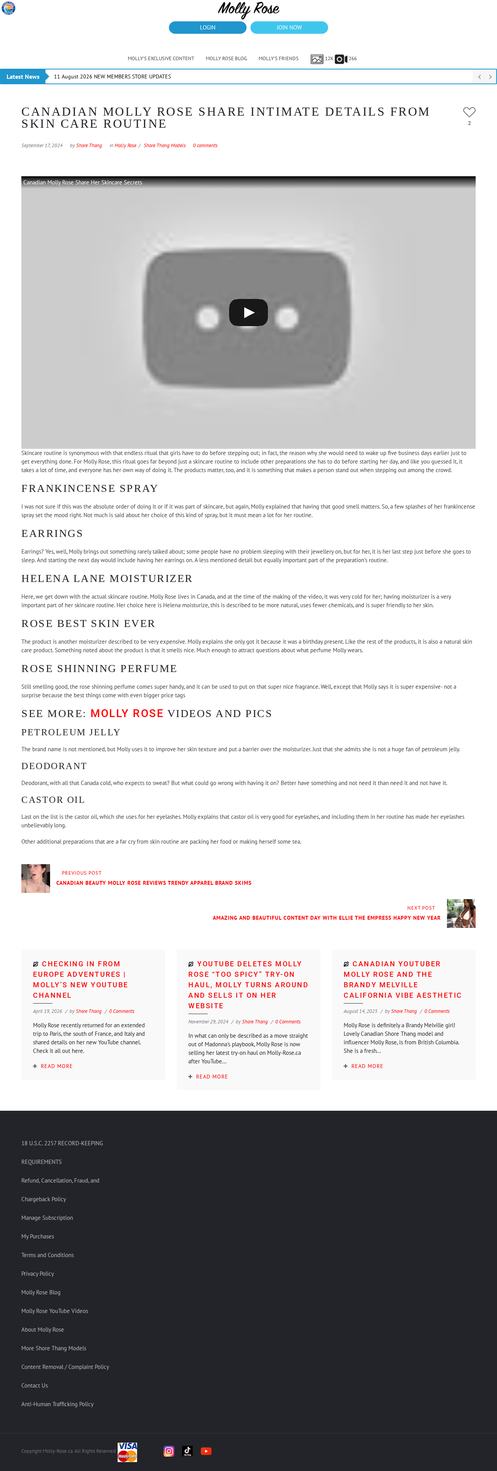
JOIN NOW (289, 27)
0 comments (205, 145)
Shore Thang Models (165, 145)
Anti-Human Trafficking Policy (57, 1404)
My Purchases (37, 1236)
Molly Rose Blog (226, 58)
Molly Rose (125, 145)
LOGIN (207, 27)
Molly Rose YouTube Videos (54, 1311)
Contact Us (34, 1385)
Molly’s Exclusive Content (161, 58)
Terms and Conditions (47, 1255)
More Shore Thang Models (53, 1348)
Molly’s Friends (279, 58)
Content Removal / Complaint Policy (65, 1366)
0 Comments (121, 1011)
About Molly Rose (42, 1329)
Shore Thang (89, 145)
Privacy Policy (37, 1273)
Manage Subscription (47, 1217)
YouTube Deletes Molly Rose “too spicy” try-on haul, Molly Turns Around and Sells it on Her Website (248, 985)
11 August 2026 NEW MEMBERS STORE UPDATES (112, 76)
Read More (57, 1066)
